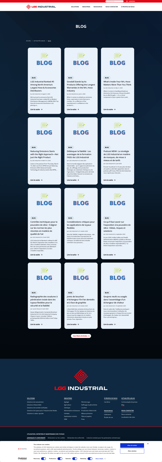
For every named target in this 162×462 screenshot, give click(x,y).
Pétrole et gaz (85, 402)
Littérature (107, 414)
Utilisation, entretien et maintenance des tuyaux (45, 434)
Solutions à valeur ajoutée (35, 413)
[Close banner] (147, 443)
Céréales (67, 413)
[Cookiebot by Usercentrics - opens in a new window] (22, 458)
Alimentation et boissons (72, 411)
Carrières (132, 1)
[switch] (60, 458)
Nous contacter (112, 7)
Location (84, 408)
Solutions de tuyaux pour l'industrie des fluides (42, 411)
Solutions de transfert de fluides (37, 408)
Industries (86, 7)
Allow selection (132, 451)
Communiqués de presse (129, 402)
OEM (65, 419)
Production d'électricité (88, 411)
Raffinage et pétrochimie (89, 405)
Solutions (75, 7)
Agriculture (67, 405)
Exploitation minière (70, 416)
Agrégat (66, 402)
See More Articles (80, 336)
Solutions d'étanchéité (34, 405)
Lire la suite (35, 109)
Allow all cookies (132, 445)
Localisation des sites (128, 417)
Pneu (83, 419)
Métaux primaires (87, 413)
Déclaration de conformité (75, 438)
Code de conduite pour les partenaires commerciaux (103, 438)
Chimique (67, 408)
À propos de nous (127, 7)
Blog (122, 405)
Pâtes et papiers (86, 416)
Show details (99, 458)
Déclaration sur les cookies (56, 438)
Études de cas (108, 417)
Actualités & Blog (128, 398)
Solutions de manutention (35, 402)
